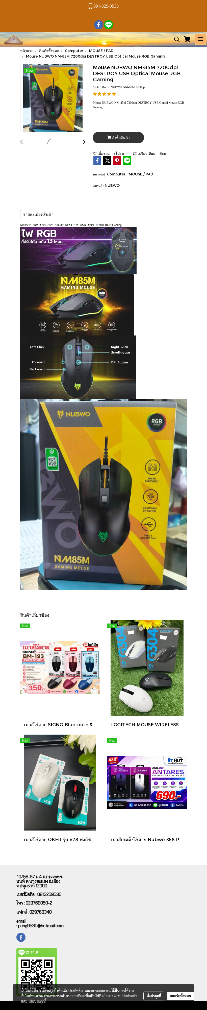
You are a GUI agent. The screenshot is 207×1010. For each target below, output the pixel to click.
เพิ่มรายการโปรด (110, 153)
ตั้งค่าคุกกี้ (154, 996)
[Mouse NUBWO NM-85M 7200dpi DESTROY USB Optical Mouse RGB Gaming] (52, 98)
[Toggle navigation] (200, 39)
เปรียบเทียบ (146, 153)
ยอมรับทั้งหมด (180, 996)
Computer (116, 174)
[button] (175, 39)
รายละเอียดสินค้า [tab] (38, 214)
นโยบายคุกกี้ (37, 1001)
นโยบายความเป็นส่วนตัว (119, 996)
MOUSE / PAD (141, 174)
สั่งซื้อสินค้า (120, 138)
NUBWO (112, 185)
